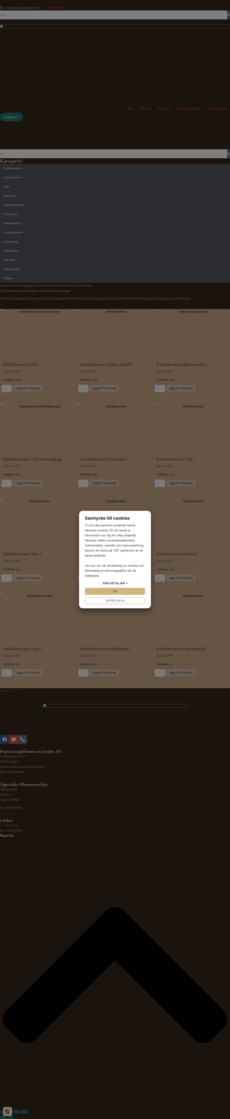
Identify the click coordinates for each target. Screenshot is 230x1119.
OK (115, 591)
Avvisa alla (115, 600)
